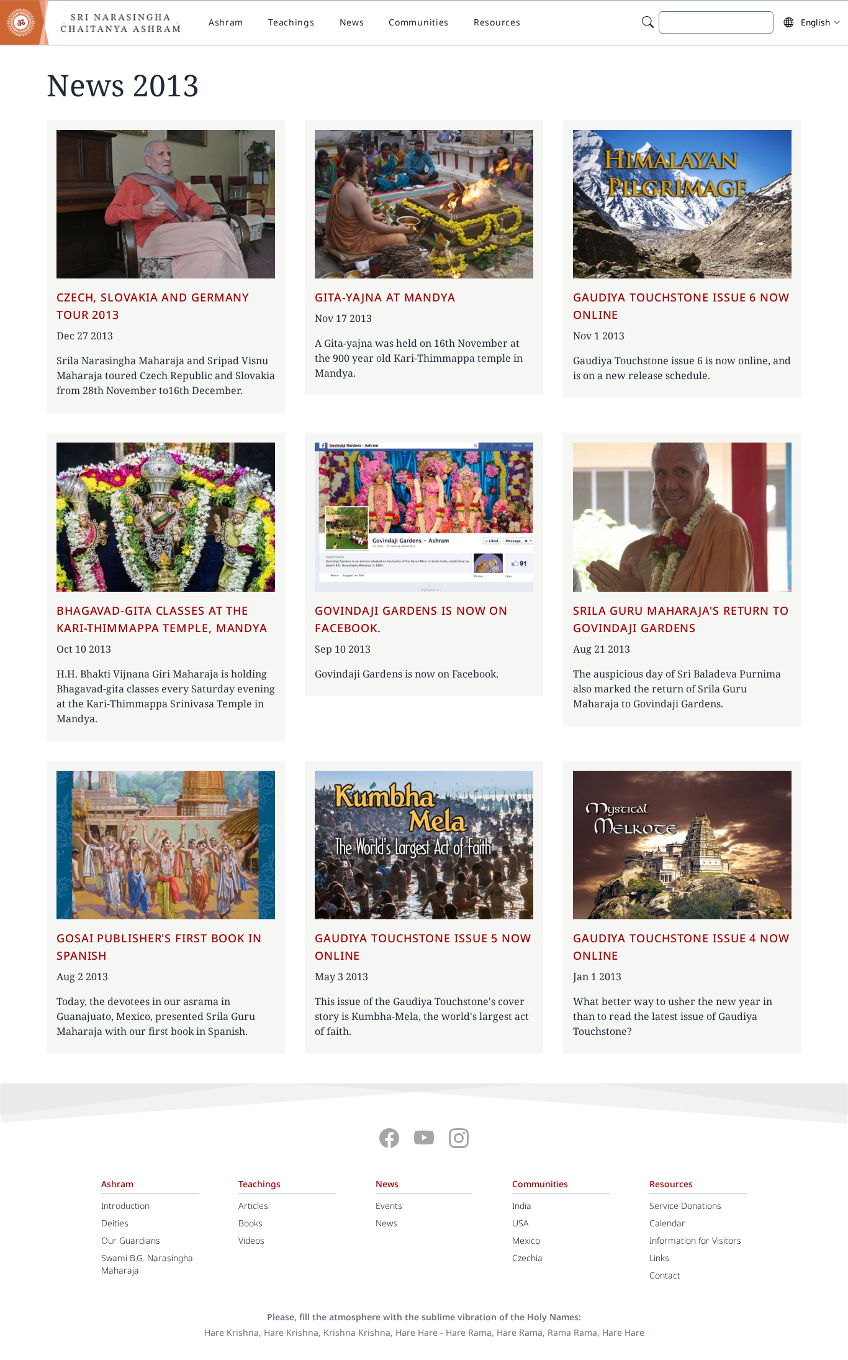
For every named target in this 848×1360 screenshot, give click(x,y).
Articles (253, 1205)
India (521, 1205)
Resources (497, 22)
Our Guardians (130, 1240)
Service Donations (685, 1205)
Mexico (526, 1240)
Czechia (527, 1258)
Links (659, 1258)
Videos (251, 1240)
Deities (115, 1223)
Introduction (125, 1205)
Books (250, 1223)
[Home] (99, 22)
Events (389, 1205)
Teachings (291, 22)
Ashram (226, 22)
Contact (664, 1275)
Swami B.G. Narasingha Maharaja (147, 1264)
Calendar (667, 1223)
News (352, 22)
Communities (419, 22)
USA (520, 1223)
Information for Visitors (695, 1240)
